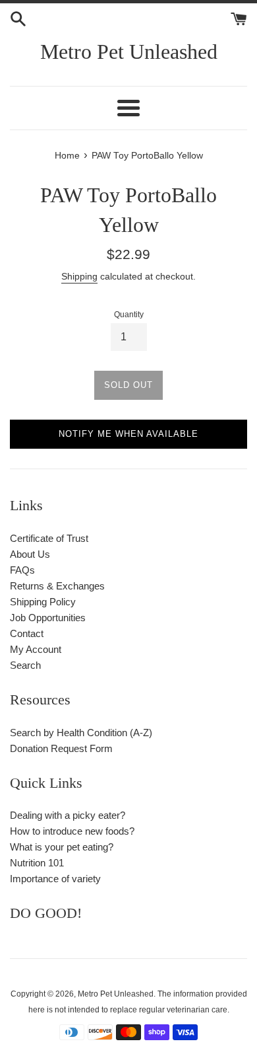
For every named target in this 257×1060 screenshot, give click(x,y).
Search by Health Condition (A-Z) (81, 732)
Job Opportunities (48, 617)
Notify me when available (128, 434)
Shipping (79, 276)
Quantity (129, 314)
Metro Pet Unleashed (128, 51)
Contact (26, 633)
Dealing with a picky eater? (67, 815)
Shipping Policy (43, 601)
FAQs (22, 570)
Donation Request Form (61, 748)
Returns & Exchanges (57, 585)
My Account (35, 649)
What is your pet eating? (61, 846)
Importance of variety (55, 878)
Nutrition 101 (37, 862)
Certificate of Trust (49, 538)
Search (25, 665)
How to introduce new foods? (72, 831)
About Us (30, 554)
